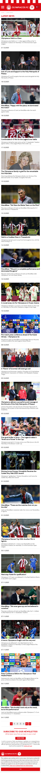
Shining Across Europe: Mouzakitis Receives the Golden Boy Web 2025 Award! (18, 472)
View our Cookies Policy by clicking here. (21, 765)
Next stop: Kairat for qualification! (13, 575)
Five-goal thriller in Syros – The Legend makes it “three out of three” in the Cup (19, 439)
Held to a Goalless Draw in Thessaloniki (15, 237)
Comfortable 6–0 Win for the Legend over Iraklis (19, 139)
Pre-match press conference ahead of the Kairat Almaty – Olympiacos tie (19, 336)
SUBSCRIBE (20, 738)
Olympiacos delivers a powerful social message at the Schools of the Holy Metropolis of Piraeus (19, 403)
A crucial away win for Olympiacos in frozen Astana (20, 303)
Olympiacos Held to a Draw (11, 38)
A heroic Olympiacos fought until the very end (18, 640)
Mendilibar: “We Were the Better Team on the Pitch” (20, 205)
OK (20, 769)
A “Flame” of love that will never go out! (16, 369)
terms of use (28, 746)
